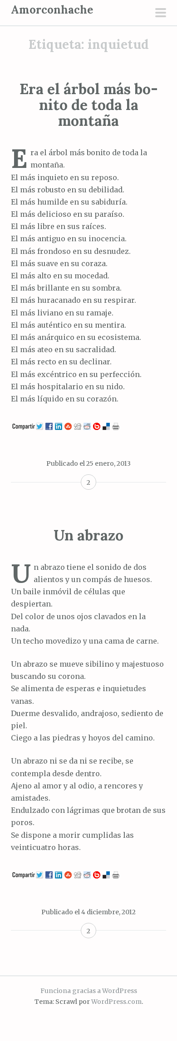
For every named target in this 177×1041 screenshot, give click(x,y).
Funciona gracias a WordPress (88, 991)
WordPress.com (116, 1002)
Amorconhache (52, 10)
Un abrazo (88, 535)
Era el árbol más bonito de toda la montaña (89, 105)
